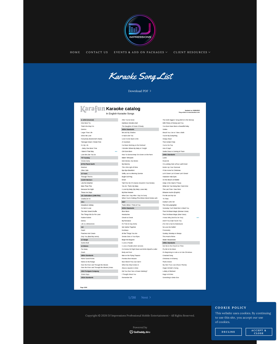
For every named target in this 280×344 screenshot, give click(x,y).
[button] (140, 52)
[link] (140, 30)
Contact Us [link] (97, 52)
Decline (228, 331)
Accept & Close (259, 332)
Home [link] (75, 52)
